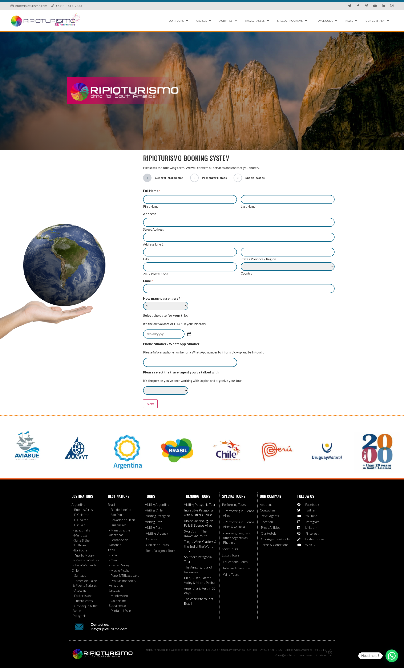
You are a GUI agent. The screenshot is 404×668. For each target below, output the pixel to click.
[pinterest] (366, 5)
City (146, 259)
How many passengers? (162, 298)
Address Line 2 (153, 244)
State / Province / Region (258, 259)
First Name (150, 206)
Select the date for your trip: (166, 315)
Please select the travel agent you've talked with (181, 372)
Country (246, 273)
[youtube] (375, 5)
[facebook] (358, 5)
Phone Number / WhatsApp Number (171, 343)
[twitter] (349, 5)
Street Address (153, 229)
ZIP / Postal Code (155, 274)
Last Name (248, 206)
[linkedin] (383, 5)
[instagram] (391, 5)
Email (148, 280)
